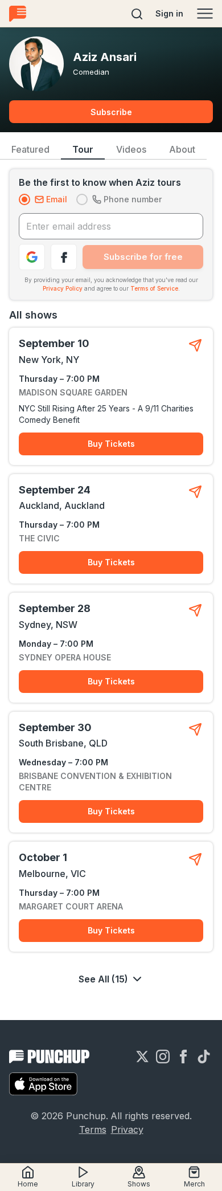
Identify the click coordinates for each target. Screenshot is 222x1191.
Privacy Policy (63, 288)
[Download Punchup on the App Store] (43, 1083)
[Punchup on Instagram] (163, 1056)
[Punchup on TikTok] (204, 1056)
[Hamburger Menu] (204, 13)
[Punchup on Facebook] (183, 1056)
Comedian (91, 71)
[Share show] (195, 345)
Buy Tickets (111, 443)
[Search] (137, 13)
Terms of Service (154, 288)
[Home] (17, 13)
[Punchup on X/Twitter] (142, 1056)
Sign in (169, 13)
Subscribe (111, 112)
